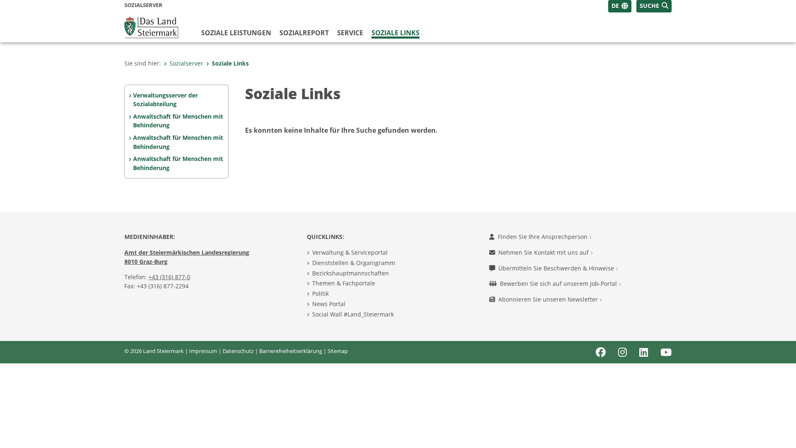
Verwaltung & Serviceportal (350, 252)
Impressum (203, 351)
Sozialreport (304, 32)
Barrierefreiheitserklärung (290, 351)
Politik (320, 293)
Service (350, 32)
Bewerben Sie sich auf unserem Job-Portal (559, 283)
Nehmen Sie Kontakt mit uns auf (544, 252)
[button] (654, 6)
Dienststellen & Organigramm (353, 263)
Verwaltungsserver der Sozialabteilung (165, 99)
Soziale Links (395, 32)
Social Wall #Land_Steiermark (353, 314)
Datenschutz (238, 351)
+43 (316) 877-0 (169, 277)
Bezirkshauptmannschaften (350, 273)
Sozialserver (186, 63)
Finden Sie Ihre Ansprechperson (543, 237)
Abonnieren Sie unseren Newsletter (548, 299)
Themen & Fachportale (343, 283)
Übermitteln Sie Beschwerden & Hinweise (557, 268)
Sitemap (338, 351)
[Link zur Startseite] (151, 26)
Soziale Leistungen (236, 32)
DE (615, 6)
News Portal (328, 304)
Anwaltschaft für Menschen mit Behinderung (178, 120)
